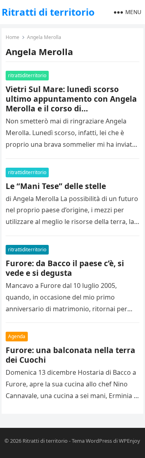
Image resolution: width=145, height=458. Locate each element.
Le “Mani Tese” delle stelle (56, 186)
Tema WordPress (92, 440)
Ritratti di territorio (48, 11)
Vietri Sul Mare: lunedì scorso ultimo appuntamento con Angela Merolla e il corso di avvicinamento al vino (71, 103)
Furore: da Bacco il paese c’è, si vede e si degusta (65, 268)
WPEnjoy (129, 440)
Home (12, 37)
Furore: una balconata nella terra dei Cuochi (70, 355)
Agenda (16, 336)
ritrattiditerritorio (27, 75)
